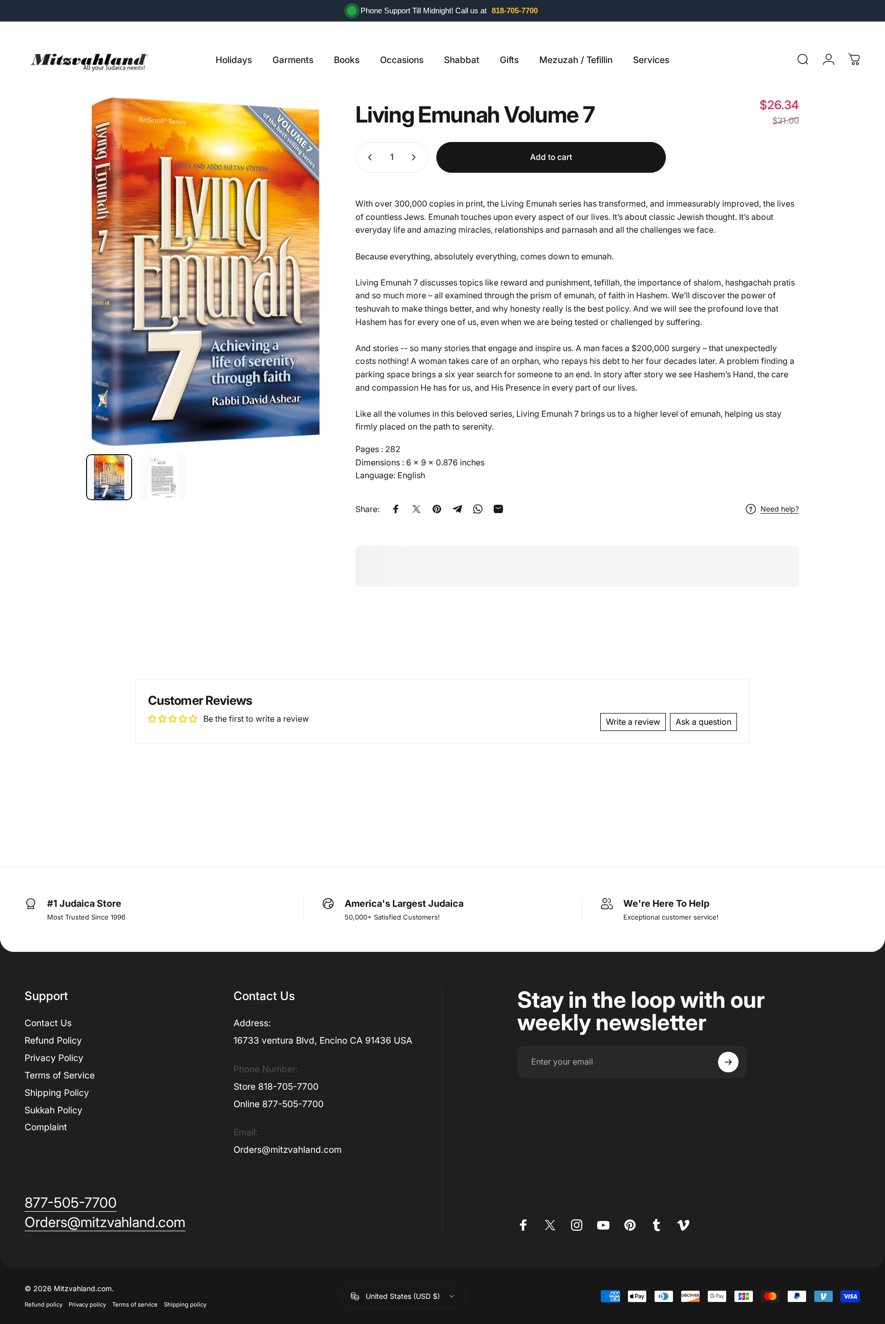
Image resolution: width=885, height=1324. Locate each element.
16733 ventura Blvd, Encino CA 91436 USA (323, 1040)
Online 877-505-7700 (279, 1103)
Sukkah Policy (53, 1110)
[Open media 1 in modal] (205, 271)
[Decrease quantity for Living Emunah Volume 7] (368, 157)
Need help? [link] (780, 508)
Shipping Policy (57, 1092)
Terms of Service (60, 1075)
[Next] (298, 271)
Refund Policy (53, 1040)
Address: (252, 1022)
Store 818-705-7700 (276, 1086)
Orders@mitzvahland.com (288, 1149)
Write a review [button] (633, 722)
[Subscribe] (728, 1062)
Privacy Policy (54, 1057)
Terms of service (135, 1304)
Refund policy (43, 1304)
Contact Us (48, 1022)
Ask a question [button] (703, 722)
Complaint (46, 1127)
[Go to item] (109, 477)
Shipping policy (185, 1304)
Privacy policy (87, 1304)
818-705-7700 (515, 10)
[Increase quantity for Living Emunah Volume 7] (416, 157)
